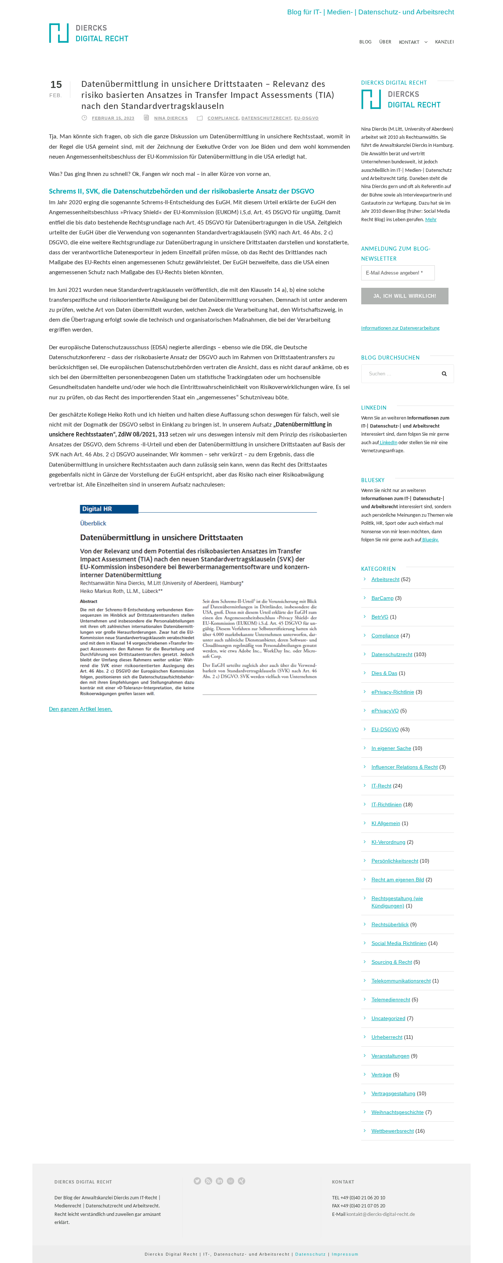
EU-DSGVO (306, 118)
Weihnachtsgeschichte (398, 1112)
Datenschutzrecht (266, 118)
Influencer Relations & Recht (405, 767)
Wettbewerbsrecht (393, 1131)
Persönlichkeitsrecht (395, 861)
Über (385, 42)
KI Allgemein (386, 823)
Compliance (223, 118)
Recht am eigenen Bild (398, 879)
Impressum (345, 1254)
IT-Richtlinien (387, 804)
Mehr (431, 220)
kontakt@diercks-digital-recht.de (381, 1214)
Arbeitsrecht (386, 579)
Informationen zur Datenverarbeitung (400, 328)
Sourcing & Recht (392, 962)
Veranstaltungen (390, 1056)
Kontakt (409, 42)
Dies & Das (384, 673)
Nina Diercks (171, 118)
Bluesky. (430, 540)
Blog (365, 42)
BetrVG (380, 617)
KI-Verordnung (388, 842)
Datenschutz (310, 1254)
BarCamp (383, 598)
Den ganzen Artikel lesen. (80, 709)
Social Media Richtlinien (399, 943)
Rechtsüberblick (390, 924)
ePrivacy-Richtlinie (393, 692)
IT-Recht (381, 786)
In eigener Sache (391, 748)
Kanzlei (444, 42)
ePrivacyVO (385, 711)
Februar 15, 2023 (113, 118)
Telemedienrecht (391, 999)
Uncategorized (388, 1018)
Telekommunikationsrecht (401, 981)
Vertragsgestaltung (393, 1093)
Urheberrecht (387, 1037)
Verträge (381, 1075)
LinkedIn (388, 443)
